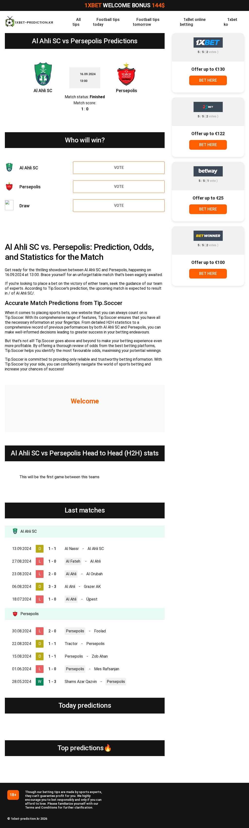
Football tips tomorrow (146, 22)
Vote (119, 167)
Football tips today (106, 22)
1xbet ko (230, 22)
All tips (76, 22)
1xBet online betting (192, 22)
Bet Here (208, 80)
